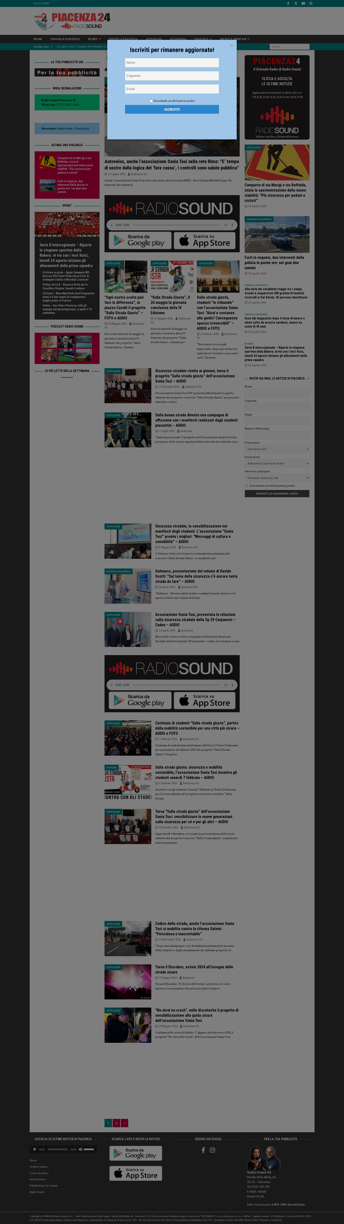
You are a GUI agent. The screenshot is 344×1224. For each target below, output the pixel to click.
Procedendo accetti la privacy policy (174, 101)
